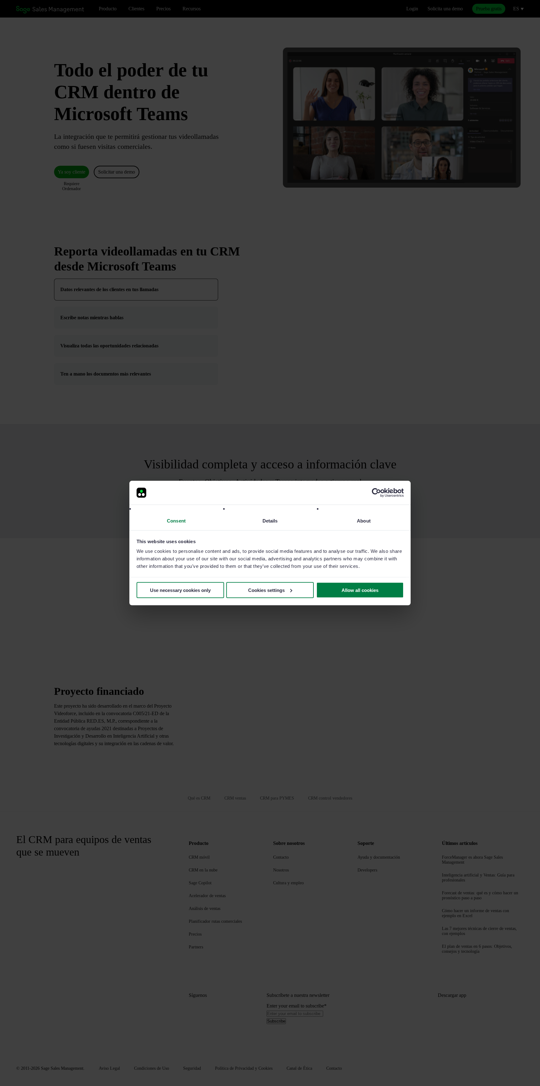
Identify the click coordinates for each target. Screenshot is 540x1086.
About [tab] (364, 520)
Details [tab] (270, 520)
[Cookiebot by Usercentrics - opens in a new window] (376, 493)
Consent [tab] (176, 520)
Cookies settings (266, 590)
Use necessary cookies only (180, 590)
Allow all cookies (360, 590)
